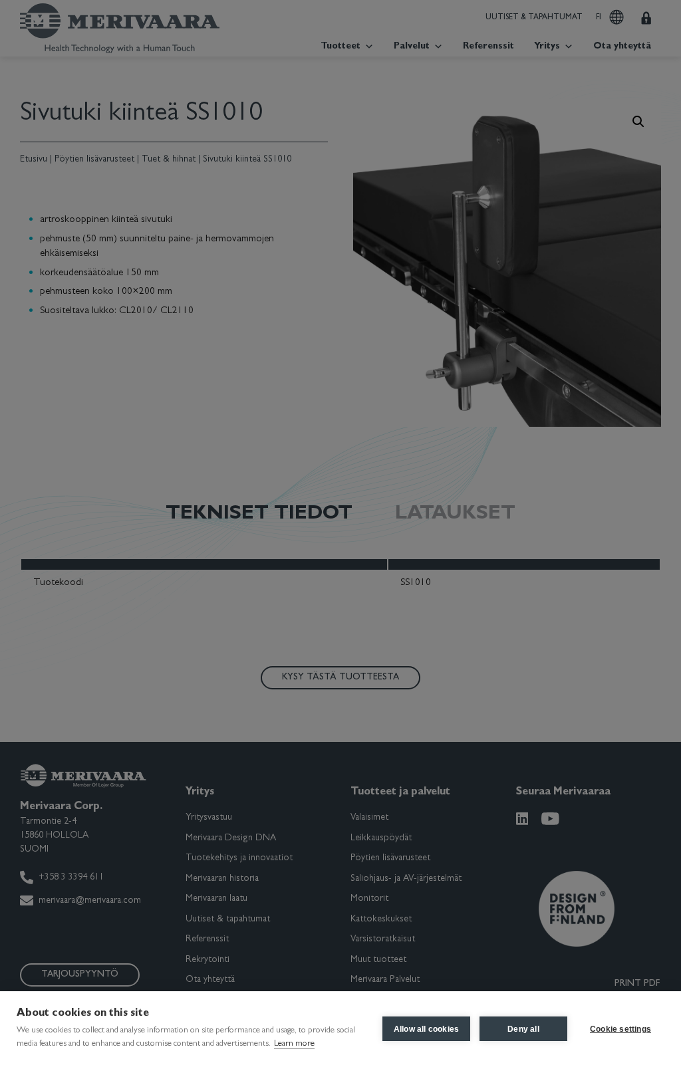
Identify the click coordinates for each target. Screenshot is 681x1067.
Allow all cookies (426, 1029)
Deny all (523, 1029)
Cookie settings (620, 1029)
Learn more (294, 1044)
